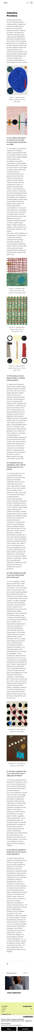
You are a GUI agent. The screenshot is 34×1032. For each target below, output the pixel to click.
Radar (3, 1011)
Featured (4, 1009)
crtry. (5, 3)
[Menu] (31, 2)
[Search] (27, 2)
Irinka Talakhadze (14, 993)
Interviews (4, 1008)
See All (25, 973)
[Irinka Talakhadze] (17, 983)
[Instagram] (31, 1008)
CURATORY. (27, 1006)
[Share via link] (7, 964)
